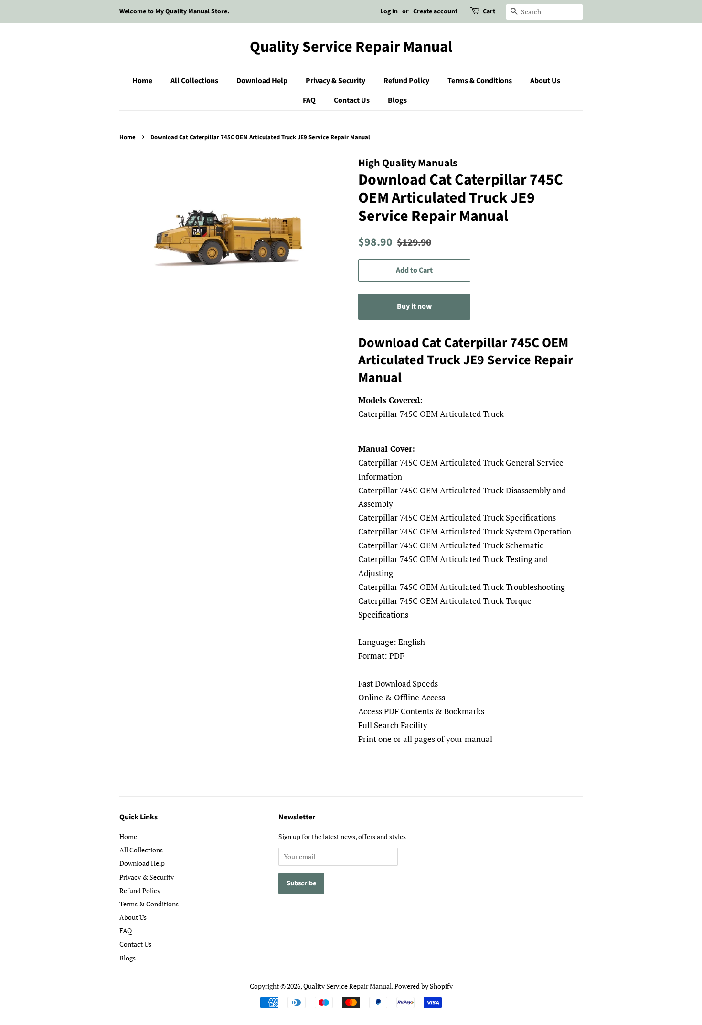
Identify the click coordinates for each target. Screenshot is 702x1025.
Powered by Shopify (423, 986)
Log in (389, 11)
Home (142, 81)
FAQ (309, 100)
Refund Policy (406, 81)
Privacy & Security (335, 81)
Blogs (397, 100)
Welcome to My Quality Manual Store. (174, 11)
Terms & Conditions (479, 81)
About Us (545, 81)
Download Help (261, 81)
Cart (489, 11)
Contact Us (352, 100)
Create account (435, 11)
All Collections (194, 81)
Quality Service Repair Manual (351, 47)
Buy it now (414, 306)
